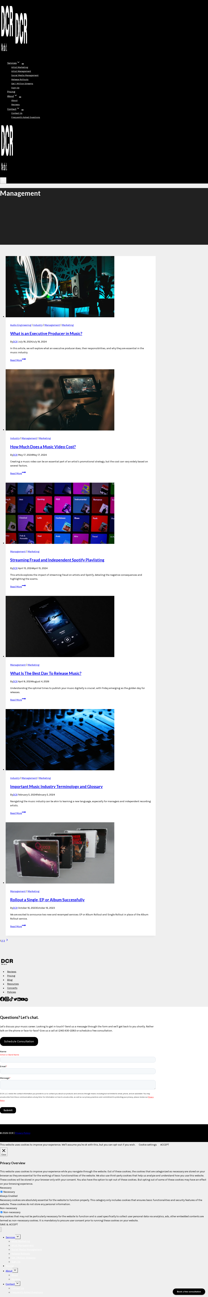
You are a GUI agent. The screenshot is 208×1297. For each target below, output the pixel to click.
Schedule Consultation (19, 1041)
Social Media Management (24, 75)
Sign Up (15, 87)
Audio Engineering (20, 325)
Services (10, 1237)
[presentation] (81, 287)
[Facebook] (2, 1000)
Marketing (68, 325)
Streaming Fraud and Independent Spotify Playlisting (57, 559)
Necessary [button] (5, 1187)
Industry (38, 325)
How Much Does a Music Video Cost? (43, 446)
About (14, 100)
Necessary (9, 1191)
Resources (13, 984)
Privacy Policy (22, 1133)
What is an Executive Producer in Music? (46, 333)
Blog (10, 979)
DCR (15, 341)
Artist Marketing (19, 67)
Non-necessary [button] (8, 1208)
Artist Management (21, 71)
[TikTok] (11, 1000)
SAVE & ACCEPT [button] (9, 1224)
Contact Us (16, 113)
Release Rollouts (19, 79)
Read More (18, 360)
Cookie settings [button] (148, 1144)
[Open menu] (3, 180)
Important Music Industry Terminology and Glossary (56, 786)
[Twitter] (15, 1000)
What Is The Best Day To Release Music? (45, 673)
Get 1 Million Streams (22, 83)
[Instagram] (7, 1000)
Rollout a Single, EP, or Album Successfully (47, 899)
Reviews (15, 104)
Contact (10, 1284)
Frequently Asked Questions (25, 117)
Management (52, 325)
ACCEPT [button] (164, 1144)
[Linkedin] (19, 1000)
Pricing (11, 91)
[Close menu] (1, 1229)
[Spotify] (26, 1000)
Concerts (12, 988)
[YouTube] (23, 1000)
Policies (11, 992)
